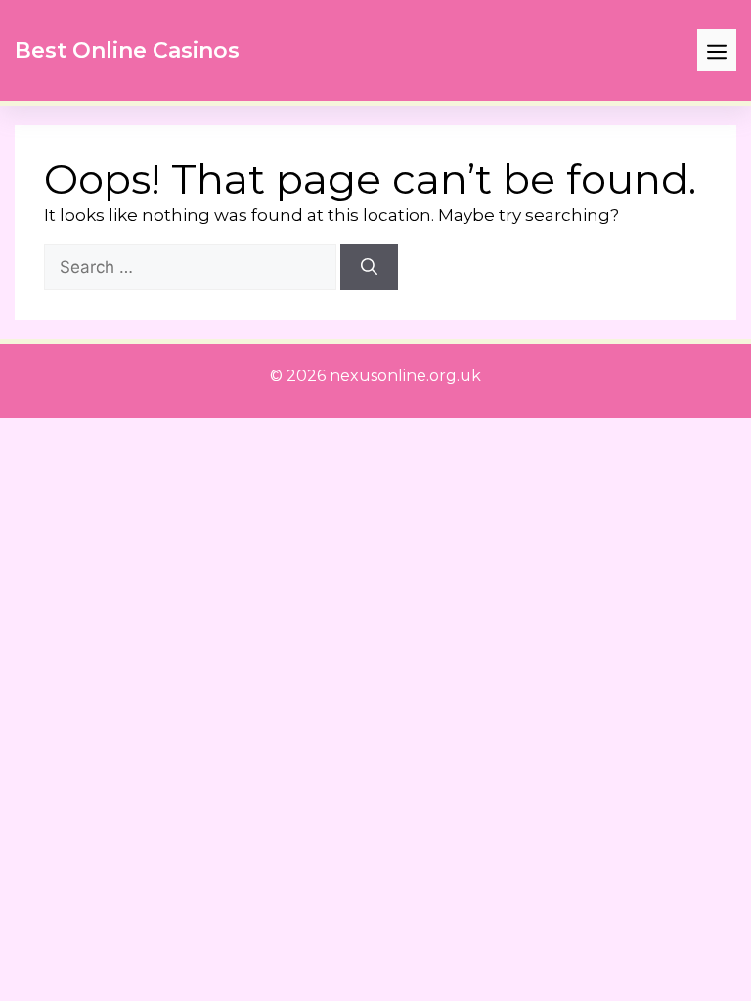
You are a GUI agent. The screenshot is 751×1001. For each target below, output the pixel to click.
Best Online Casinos (127, 50)
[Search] (369, 267)
